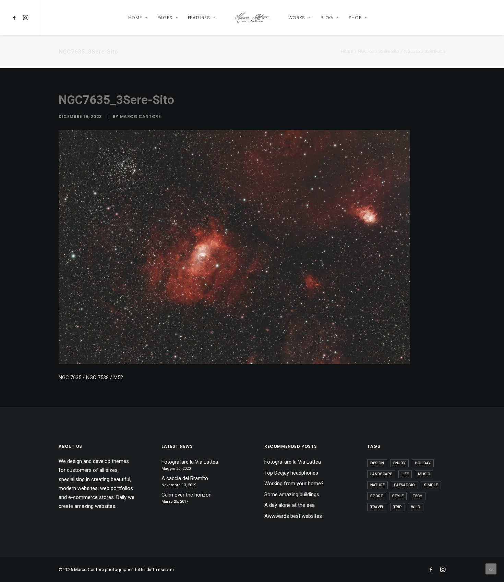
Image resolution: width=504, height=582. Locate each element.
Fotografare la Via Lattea (189, 462)
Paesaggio (404, 485)
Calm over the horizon (186, 495)
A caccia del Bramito (184, 478)
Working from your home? (294, 483)
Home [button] (135, 17)
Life (405, 474)
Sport (376, 496)
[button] (15, 17)
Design (377, 463)
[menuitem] (15, 17)
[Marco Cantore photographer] (252, 17)
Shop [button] (355, 17)
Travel (377, 507)
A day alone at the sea (289, 505)
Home (347, 51)
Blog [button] (327, 17)
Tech (417, 496)
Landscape (381, 474)
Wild (415, 507)
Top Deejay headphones (291, 473)
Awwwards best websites (293, 516)
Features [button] (199, 17)
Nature (377, 485)
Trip (397, 507)
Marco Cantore (140, 116)
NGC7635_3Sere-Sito (378, 51)
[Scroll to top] (490, 569)
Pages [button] (164, 17)
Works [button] (296, 17)
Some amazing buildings (291, 494)
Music (424, 474)
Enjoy (399, 463)
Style (398, 496)
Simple (431, 485)
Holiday (423, 463)
